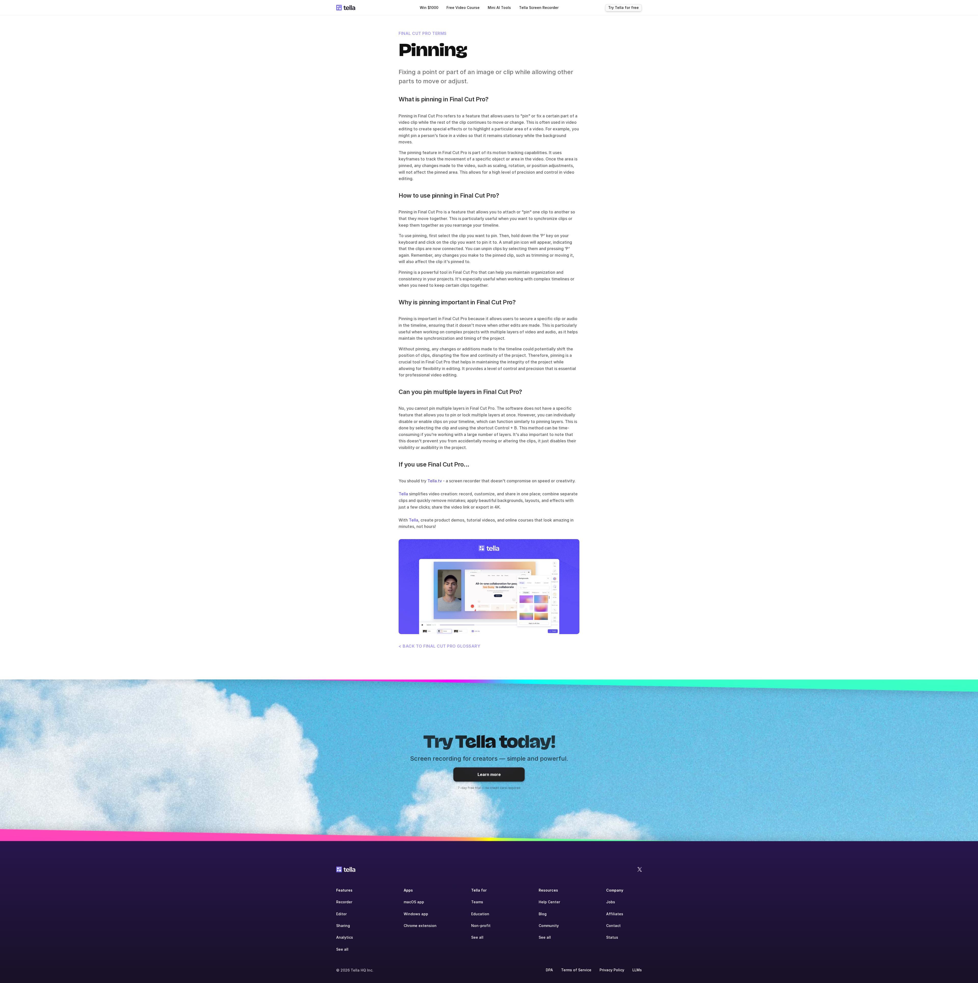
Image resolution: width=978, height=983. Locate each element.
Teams (477, 902)
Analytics (344, 937)
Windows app (416, 914)
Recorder (344, 902)
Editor (341, 914)
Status (612, 937)
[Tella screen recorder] (489, 586)
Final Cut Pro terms (423, 33)
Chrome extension (420, 925)
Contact (613, 925)
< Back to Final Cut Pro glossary (439, 646)
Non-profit (481, 925)
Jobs (610, 902)
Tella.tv (434, 480)
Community (549, 925)
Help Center (549, 902)
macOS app (414, 902)
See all (342, 949)
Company (614, 890)
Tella (403, 493)
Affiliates (614, 914)
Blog (543, 914)
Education (480, 914)
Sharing (343, 925)
